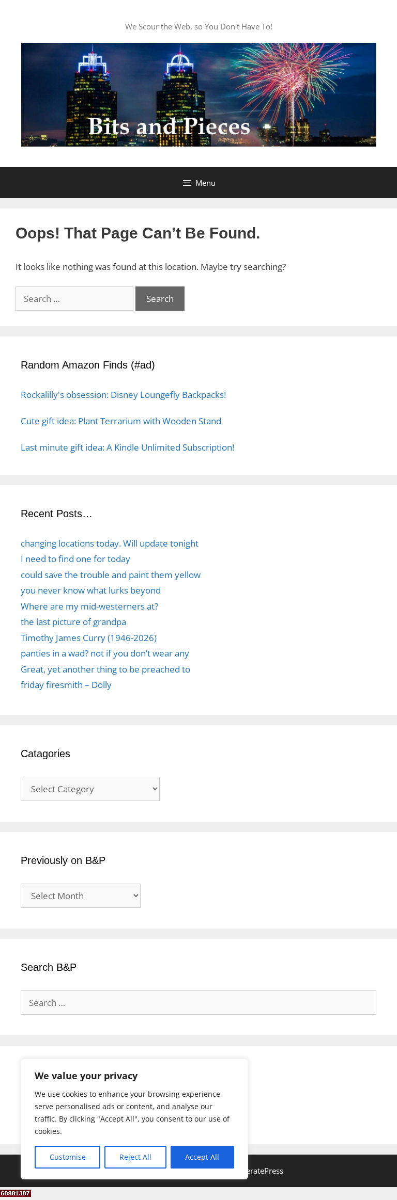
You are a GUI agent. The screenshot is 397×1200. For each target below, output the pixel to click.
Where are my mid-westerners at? (89, 606)
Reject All (135, 1157)
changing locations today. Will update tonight (109, 543)
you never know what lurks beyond (91, 590)
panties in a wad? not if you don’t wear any (105, 653)
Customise (68, 1157)
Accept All (202, 1157)
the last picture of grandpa (73, 622)
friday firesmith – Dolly (66, 685)
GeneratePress (257, 1170)
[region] (134, 1119)
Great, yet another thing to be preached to (105, 669)
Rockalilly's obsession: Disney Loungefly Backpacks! (123, 395)
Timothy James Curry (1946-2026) (89, 638)
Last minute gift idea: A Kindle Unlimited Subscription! (127, 447)
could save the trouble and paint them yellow (111, 575)
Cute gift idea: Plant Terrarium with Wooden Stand (121, 421)
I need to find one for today (75, 559)
